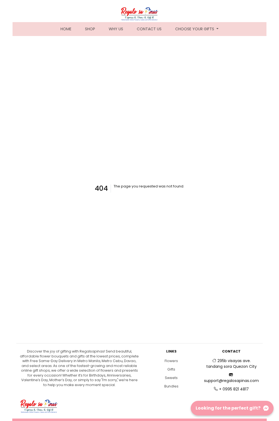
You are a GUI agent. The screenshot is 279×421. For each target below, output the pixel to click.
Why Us (116, 29)
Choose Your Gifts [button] (195, 29)
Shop (90, 29)
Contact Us (149, 29)
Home (69, 29)
